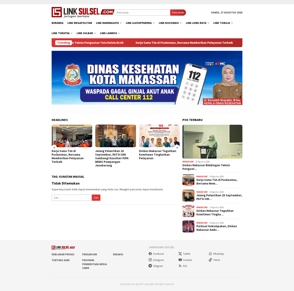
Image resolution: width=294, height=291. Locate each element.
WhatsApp (218, 254)
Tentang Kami (61, 260)
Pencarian (178, 12)
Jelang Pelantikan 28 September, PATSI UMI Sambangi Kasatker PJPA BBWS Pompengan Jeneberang (112, 158)
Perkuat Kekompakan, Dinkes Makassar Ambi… (216, 228)
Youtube (187, 260)
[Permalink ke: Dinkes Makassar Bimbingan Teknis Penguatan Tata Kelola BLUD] (212, 142)
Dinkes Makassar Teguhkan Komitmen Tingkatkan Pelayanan (157, 154)
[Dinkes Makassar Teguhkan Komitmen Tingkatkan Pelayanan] (159, 136)
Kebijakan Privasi (63, 254)
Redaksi (118, 254)
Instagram (158, 260)
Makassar (187, 161)
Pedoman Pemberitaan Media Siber (94, 264)
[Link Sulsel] (83, 12)
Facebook (158, 254)
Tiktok (216, 260)
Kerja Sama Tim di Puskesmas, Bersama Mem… (216, 181)
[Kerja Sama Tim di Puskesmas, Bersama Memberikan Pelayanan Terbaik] (72, 136)
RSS (185, 266)
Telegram (158, 266)
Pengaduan (89, 254)
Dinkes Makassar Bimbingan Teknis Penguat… (206, 167)
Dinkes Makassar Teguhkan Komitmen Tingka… (215, 212)
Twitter (186, 254)
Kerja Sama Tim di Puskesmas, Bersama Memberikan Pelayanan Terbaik (170, 43)
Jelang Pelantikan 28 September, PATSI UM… (219, 197)
